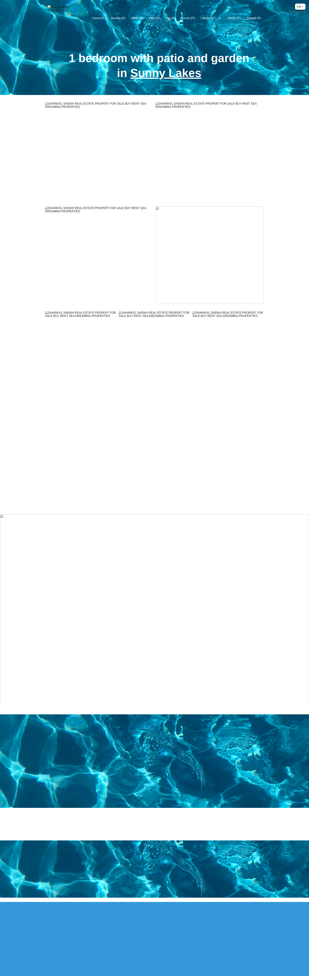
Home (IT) (98, 18)
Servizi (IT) (188, 18)
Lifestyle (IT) (208, 18)
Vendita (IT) (118, 18)
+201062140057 (210, 790)
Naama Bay (255, 477)
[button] (300, 6)
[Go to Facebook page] (47, 927)
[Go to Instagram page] (67, 927)
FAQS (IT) (234, 18)
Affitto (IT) (137, 18)
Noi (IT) (170, 18)
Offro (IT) (154, 18)
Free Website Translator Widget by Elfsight (288, 12)
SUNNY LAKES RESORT (84, 437)
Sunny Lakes (165, 73)
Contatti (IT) (253, 18)
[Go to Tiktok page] (87, 927)
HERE (217, 828)
